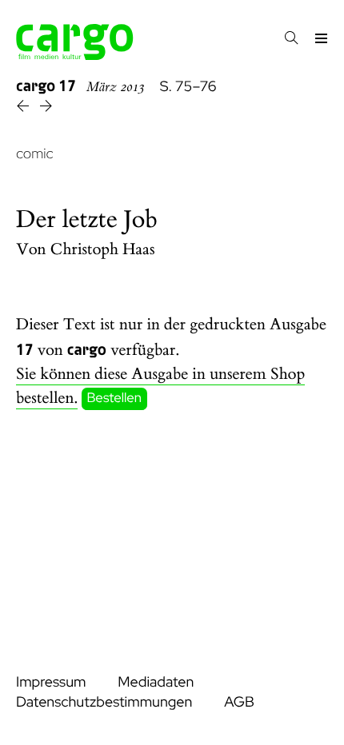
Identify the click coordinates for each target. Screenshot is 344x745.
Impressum (51, 682)
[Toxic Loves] (24, 108)
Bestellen (114, 399)
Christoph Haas (102, 250)
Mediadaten (156, 682)
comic (35, 154)
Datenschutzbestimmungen (104, 702)
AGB (239, 702)
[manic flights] (46, 108)
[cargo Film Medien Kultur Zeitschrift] (75, 55)
